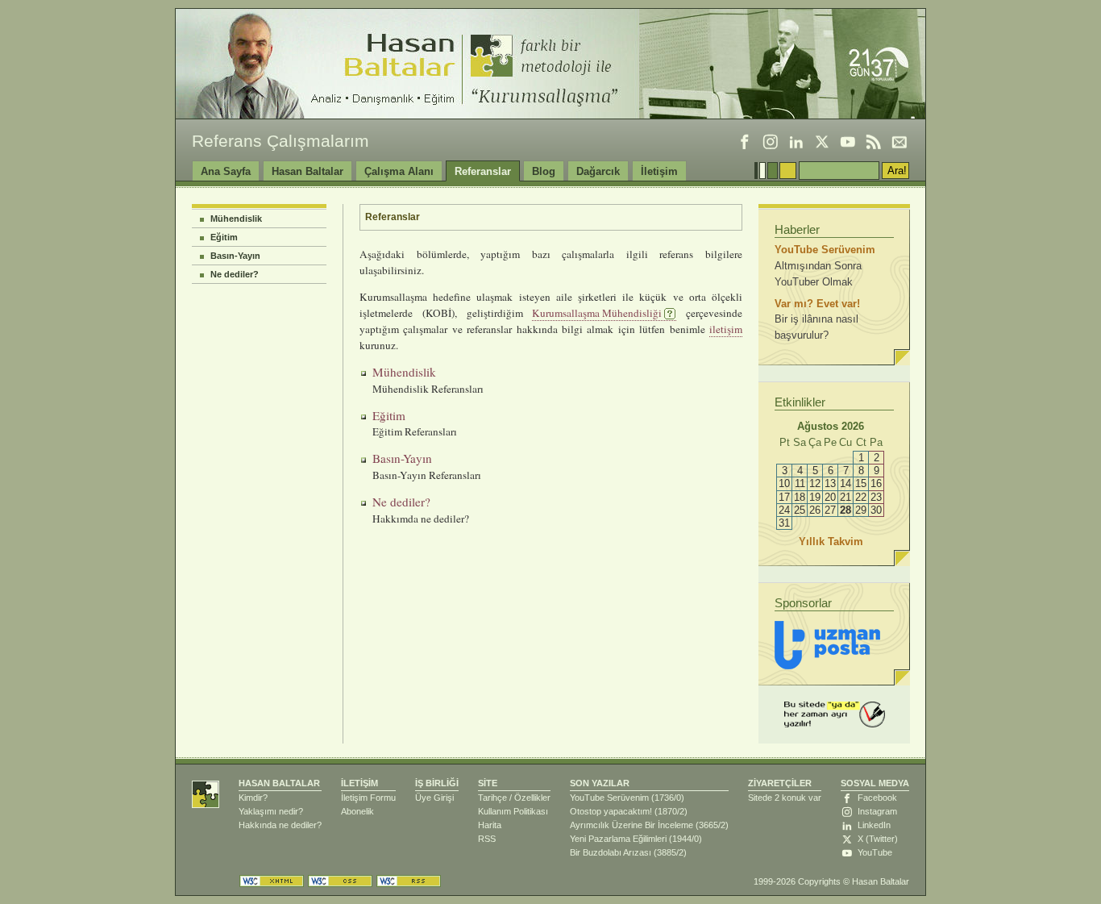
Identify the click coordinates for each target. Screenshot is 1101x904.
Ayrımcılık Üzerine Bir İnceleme (631, 825)
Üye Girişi (434, 797)
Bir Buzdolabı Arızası (610, 852)
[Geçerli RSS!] (408, 881)
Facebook (877, 797)
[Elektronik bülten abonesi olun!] (899, 142)
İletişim (659, 171)
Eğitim (224, 237)
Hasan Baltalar (307, 171)
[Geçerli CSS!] (340, 881)
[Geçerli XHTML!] (271, 881)
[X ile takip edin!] (822, 142)
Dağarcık (598, 171)
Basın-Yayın (235, 255)
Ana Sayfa (226, 171)
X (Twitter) (878, 839)
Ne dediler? (234, 274)
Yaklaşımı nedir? (271, 811)
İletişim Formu (368, 797)
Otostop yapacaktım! (611, 811)
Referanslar (483, 171)
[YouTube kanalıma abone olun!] (848, 142)
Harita (489, 825)
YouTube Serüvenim (609, 797)
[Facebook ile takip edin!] (744, 142)
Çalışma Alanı (399, 171)
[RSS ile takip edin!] (873, 142)
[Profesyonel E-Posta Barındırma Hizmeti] (827, 645)
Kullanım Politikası (513, 811)
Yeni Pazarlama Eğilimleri (618, 839)
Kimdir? (253, 797)
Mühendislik (236, 218)
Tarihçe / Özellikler (514, 797)
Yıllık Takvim (834, 541)
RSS (487, 839)
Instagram (877, 811)
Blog (543, 171)
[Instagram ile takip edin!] (770, 142)
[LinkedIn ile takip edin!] (796, 142)
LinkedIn (874, 825)
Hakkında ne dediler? (280, 825)
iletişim (725, 329)
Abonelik (357, 811)
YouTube (875, 852)
